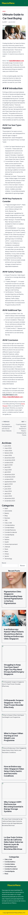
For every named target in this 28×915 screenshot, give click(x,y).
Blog (6, 515)
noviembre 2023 (10, 501)
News (4, 11)
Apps (6, 508)
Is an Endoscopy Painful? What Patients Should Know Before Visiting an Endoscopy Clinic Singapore (14, 634)
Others (7, 554)
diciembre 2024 (10, 474)
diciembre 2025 (10, 458)
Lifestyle (7, 546)
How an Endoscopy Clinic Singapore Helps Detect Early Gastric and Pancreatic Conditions (14, 771)
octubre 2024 (9, 479)
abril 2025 (8, 472)
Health (7, 542)
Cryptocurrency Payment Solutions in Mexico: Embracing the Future (21, 428)
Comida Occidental (11, 532)
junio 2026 (8, 446)
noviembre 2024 (10, 477)
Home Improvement (11, 544)
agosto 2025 (8, 465)
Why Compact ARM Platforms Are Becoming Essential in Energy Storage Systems (13, 806)
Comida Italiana (9, 527)
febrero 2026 (9, 453)
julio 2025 (7, 467)
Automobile (8, 511)
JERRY (5, 22)
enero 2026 (8, 455)
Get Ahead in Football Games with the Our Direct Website (7, 426)
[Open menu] (24, 3)
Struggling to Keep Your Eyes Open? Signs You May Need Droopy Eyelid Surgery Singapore (14, 669)
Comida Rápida (9, 535)
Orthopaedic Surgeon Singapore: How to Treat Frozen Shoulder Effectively (13, 703)
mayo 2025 (8, 470)
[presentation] (14, 580)
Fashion (7, 539)
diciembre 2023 (10, 498)
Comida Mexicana (10, 530)
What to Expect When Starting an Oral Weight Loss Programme (13, 736)
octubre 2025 (9, 462)
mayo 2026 (8, 448)
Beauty (7, 513)
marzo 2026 (8, 450)
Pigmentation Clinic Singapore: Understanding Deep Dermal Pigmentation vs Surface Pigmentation (13, 597)
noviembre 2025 (10, 460)
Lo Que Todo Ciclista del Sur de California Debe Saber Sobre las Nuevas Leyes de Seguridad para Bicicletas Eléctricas (13, 843)
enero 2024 (8, 496)
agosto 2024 (9, 484)
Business (7, 518)
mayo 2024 (8, 491)
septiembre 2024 (10, 481)
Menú (6, 549)
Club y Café (8, 523)
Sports (7, 556)
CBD (6, 520)
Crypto (7, 537)
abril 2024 (8, 493)
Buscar (4, 563)
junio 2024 (8, 489)
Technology (8, 558)
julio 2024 (8, 486)
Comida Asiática (10, 525)
